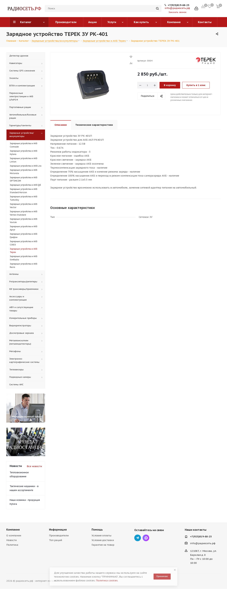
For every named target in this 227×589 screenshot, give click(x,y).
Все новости (34, 466)
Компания (13, 529)
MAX (146, 538)
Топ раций (55, 540)
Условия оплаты (101, 535)
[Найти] (157, 8)
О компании (13, 535)
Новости (11, 540)
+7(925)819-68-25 (178, 5)
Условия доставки (103, 540)
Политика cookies (107, 580)
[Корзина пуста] (218, 6)
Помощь (97, 529)
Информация (58, 529)
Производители (59, 535)
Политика (12, 544)
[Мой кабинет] (196, 8)
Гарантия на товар (103, 544)
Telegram (137, 538)
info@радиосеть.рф (177, 8)
